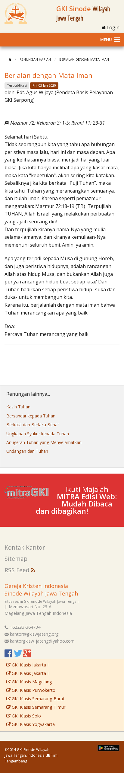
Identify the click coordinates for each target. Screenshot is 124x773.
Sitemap (16, 558)
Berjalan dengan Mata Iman (84, 59)
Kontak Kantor (25, 547)
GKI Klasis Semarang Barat (38, 698)
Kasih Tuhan (18, 407)
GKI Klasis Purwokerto (33, 690)
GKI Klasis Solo (26, 716)
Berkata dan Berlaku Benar (32, 424)
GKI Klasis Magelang (31, 682)
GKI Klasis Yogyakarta (33, 724)
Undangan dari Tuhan (27, 451)
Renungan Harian (35, 59)
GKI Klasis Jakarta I (29, 665)
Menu (106, 39)
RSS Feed (18, 570)
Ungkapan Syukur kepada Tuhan (37, 433)
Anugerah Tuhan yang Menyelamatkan (44, 442)
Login (112, 27)
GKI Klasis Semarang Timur (38, 707)
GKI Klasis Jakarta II (30, 673)
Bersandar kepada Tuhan (30, 416)
